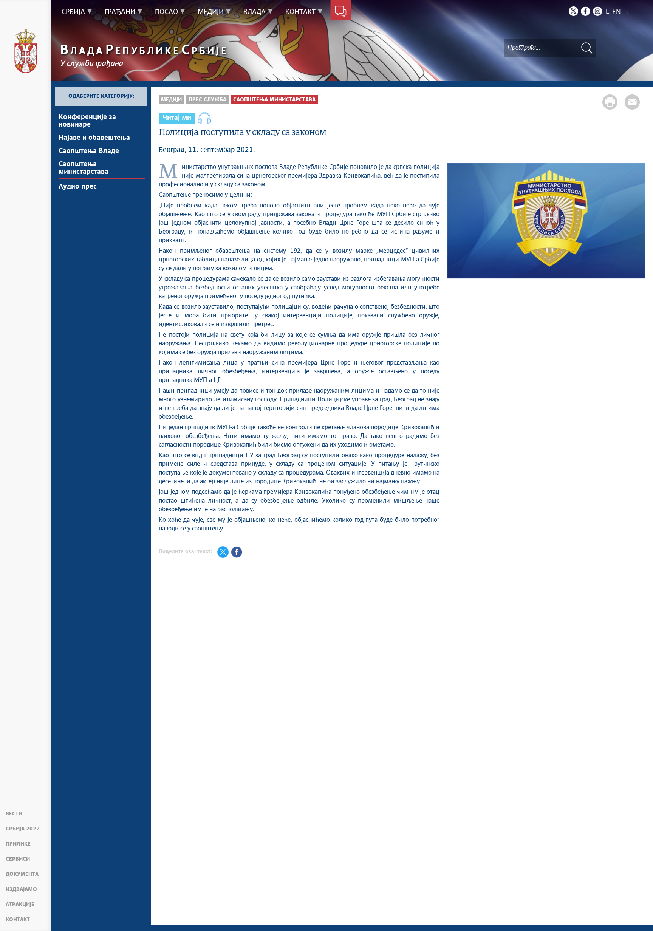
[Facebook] (585, 11)
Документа (22, 874)
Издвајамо (21, 889)
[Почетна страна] (25, 51)
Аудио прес (78, 186)
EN (616, 12)
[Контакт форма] (340, 12)
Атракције (20, 904)
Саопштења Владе (89, 151)
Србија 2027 (23, 829)
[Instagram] (597, 11)
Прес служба (207, 99)
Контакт (18, 919)
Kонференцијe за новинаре (87, 121)
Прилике (18, 844)
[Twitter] (573, 11)
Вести (14, 814)
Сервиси (18, 859)
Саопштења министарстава (83, 168)
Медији (171, 99)
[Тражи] (586, 48)
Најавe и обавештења (94, 138)
